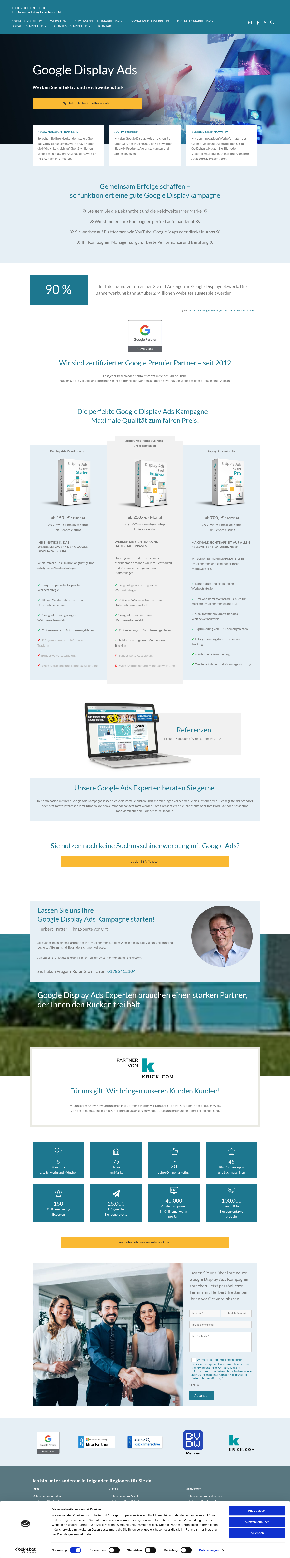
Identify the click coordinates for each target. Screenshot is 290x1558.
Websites (57, 21)
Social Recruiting (27, 21)
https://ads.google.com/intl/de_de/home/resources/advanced (223, 310)
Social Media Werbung (150, 21)
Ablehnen (257, 1533)
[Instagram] (250, 22)
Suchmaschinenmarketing (98, 21)
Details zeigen (209, 1550)
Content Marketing (71, 26)
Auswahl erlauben (257, 1522)
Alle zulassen (257, 1510)
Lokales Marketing (28, 26)
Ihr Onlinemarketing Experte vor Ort (36, 12)
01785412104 (121, 971)
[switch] (114, 1550)
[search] (272, 22)
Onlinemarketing (47, 1495)
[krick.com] (145, 1068)
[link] (60, 21)
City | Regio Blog (46, 1501)
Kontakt (105, 26)
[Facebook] (258, 22)
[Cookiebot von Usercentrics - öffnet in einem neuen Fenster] (25, 1550)
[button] (87, 103)
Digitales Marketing (194, 21)
